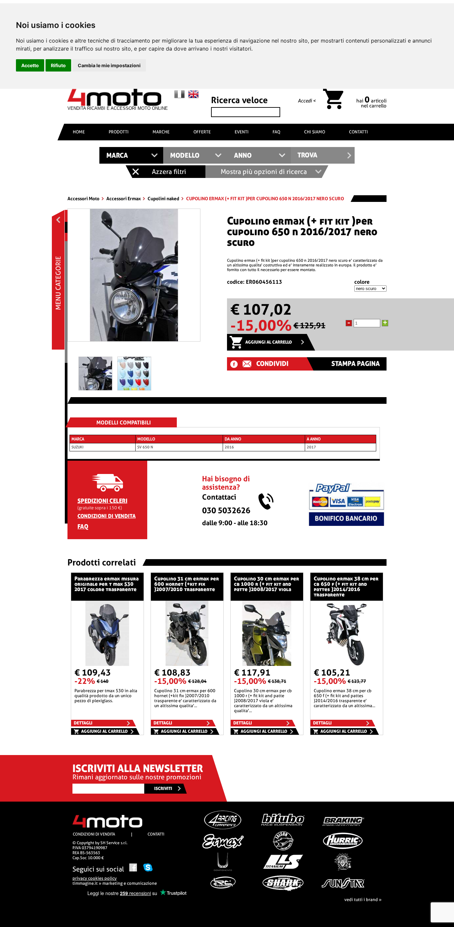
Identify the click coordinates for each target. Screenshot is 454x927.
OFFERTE (202, 131)
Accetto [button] (30, 65)
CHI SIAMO (314, 131)
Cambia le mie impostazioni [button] (109, 65)
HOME (79, 131)
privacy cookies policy (94, 878)
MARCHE (161, 131)
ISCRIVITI (163, 788)
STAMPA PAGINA (355, 364)
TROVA (307, 155)
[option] (133, 278)
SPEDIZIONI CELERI (102, 500)
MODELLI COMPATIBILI (123, 422)
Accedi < (307, 101)
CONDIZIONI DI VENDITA (106, 516)
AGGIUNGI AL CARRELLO (268, 342)
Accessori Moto (83, 198)
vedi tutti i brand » (363, 899)
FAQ (276, 131)
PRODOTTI (119, 131)
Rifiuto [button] (58, 65)
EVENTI (242, 131)
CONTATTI (358, 131)
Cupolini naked (164, 198)
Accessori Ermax (124, 198)
